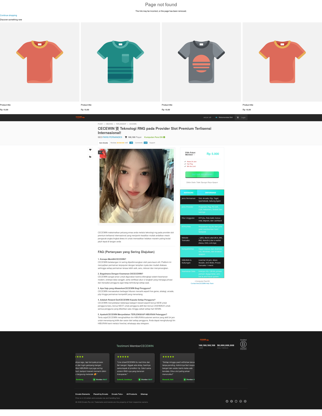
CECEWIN (132, 124)
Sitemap (144, 394)
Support (152, 143)
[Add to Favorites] (90, 149)
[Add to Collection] (90, 156)
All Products (132, 394)
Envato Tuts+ (117, 394)
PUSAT (100, 124)
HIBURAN (109, 124)
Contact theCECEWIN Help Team (202, 283)
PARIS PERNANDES (112, 137)
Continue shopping (8, 15)
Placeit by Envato (100, 394)
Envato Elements (82, 394)
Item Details (103, 143)
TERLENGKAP (121, 124)
